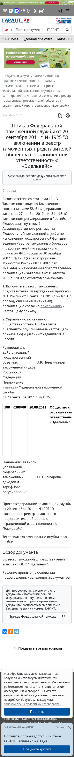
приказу (11, 387)
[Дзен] (11, 11)
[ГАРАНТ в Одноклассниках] (35, 10)
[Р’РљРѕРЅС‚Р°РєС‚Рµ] (4, 631)
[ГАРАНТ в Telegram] (23, 10)
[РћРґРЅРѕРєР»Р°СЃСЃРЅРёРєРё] (10, 631)
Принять (37, 711)
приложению (51, 306)
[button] (60, 11)
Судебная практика (37, 39)
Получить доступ (37, 749)
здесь (37, 179)
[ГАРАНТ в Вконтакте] (4, 10)
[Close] (69, 727)
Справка (9, 190)
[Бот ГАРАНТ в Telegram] (29, 10)
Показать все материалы (40, 648)
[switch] (8, 29)
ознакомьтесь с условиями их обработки (32, 704)
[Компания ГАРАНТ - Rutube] (41, 10)
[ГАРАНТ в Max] (16, 10)
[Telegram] (16, 631)
